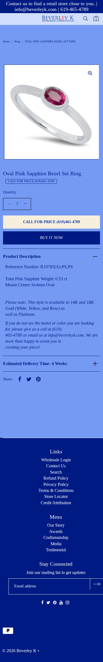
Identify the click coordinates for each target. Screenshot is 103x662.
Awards (56, 531)
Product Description (22, 256)
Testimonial (56, 549)
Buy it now (51, 238)
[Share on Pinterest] (38, 379)
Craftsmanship (55, 537)
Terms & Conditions (56, 490)
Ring (17, 41)
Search (56, 472)
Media (56, 543)
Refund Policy (55, 478)
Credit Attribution (56, 502)
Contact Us (56, 465)
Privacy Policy (56, 484)
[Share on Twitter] (29, 379)
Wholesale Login (56, 459)
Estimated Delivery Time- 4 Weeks (35, 363)
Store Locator (56, 496)
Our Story (56, 525)
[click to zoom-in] (90, 73)
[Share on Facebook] (19, 379)
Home (6, 41)
